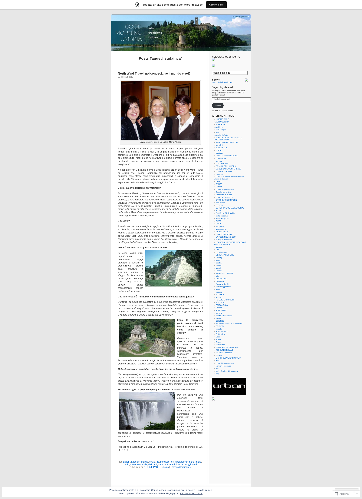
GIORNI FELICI (222, 232)
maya (198, 461)
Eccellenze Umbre (223, 192)
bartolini (219, 145)
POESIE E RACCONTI (225, 300)
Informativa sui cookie (191, 493)
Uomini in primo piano (225, 363)
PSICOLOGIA (222, 305)
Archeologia (221, 130)
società (219, 329)
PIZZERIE (220, 294)
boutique (219, 153)
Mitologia (219, 257)
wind (194, 464)
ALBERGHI (220, 124)
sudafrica (163, 464)
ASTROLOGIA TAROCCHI (227, 142)
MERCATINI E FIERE (225, 255)
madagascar (181, 461)
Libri (217, 250)
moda (218, 260)
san (139, 464)
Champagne (221, 158)
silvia (144, 464)
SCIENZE (220, 321)
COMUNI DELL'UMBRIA (226, 166)
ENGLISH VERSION (224, 197)
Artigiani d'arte (222, 135)
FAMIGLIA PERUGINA (225, 213)
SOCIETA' (220, 326)
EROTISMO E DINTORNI (226, 200)
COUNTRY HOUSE (224, 171)
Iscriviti (218, 106)
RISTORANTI (221, 310)
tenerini (173, 464)
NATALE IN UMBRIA (224, 273)
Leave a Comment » (180, 467)
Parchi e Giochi (222, 284)
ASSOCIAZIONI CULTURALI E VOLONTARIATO (228, 139)
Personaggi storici (223, 287)
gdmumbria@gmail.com (222, 82)
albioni (126, 461)
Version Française (223, 366)
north (126, 464)
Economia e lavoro (224, 195)
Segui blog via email (222, 87)
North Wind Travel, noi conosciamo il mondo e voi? (154, 73)
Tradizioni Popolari (224, 353)
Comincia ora (216, 4)
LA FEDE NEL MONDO (226, 237)
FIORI (218, 224)
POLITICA (220, 302)
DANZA (219, 184)
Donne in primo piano (225, 189)
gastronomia (221, 229)
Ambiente (220, 127)
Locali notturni (222, 252)
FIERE (218, 221)
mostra (219, 263)
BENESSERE (222, 148)
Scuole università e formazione (229, 324)
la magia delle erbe (224, 240)
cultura (219, 181)
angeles (135, 461)
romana (219, 313)
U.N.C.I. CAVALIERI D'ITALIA (228, 358)
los (172, 461)
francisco (164, 461)
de (157, 461)
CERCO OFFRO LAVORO (227, 156)
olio (217, 276)
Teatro (218, 342)
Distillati (219, 187)
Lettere (219, 247)
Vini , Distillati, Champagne (227, 371)
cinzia (152, 461)
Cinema (219, 161)
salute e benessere (224, 316)
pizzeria (219, 292)
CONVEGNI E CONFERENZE (228, 169)
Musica (219, 271)
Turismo (164, 467)
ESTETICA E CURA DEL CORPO (230, 208)
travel (180, 464)
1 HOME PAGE (151, 467)
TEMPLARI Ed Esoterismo (227, 347)
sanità (218, 318)
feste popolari (222, 216)
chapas (144, 461)
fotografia (220, 226)
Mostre (219, 265)
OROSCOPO (221, 279)
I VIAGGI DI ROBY (224, 234)
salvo (133, 464)
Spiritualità (220, 334)
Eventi (218, 210)
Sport (218, 337)
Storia (218, 339)
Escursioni (220, 203)
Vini (217, 368)
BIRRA (219, 150)
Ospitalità (220, 281)
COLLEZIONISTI (223, 163)
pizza (218, 289)
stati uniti (152, 464)
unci (217, 361)
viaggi (188, 464)
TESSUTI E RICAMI (224, 350)
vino (217, 374)
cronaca (219, 174)
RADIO (219, 308)
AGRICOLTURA (222, 122)
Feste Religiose (222, 218)
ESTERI (219, 205)
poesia (219, 297)
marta (191, 461)
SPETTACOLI (222, 331)
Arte (217, 132)
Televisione (220, 345)
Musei (218, 268)
